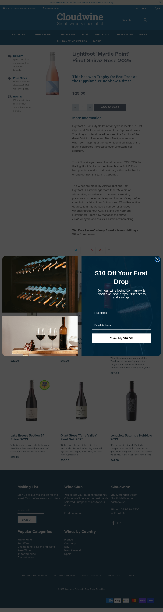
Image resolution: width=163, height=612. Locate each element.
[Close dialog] (157, 259)
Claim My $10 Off (121, 338)
